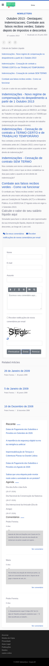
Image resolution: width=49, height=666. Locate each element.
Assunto (10, 275)
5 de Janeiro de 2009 (16, 388)
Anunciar (5, 635)
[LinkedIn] (15, 42)
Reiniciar (36, 352)
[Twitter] (9, 42)
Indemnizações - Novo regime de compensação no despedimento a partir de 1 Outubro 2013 (24, 98)
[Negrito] (10, 289)
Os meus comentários (14, 234)
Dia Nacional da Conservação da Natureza (24, 496)
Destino (4, 650)
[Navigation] (3, 4)
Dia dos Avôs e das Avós (16, 487)
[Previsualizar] (34, 289)
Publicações (6, 647)
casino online (7, 653)
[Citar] (29, 289)
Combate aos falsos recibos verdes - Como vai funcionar (20, 185)
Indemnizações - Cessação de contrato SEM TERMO (24, 73)
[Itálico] (14, 289)
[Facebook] (4, 42)
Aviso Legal (6, 644)
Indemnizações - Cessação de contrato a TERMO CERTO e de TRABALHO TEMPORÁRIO (23, 132)
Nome (9, 252)
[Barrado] (23, 289)
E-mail (9, 263)
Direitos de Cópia (8, 638)
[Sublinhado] (19, 289)
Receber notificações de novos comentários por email (21, 320)
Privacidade (6, 641)
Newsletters (24, 14)
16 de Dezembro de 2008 (18, 406)
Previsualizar (13, 352)
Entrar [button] (33, 5)
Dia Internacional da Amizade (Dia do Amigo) (21, 507)
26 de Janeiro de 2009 (17, 370)
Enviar (25, 352)
